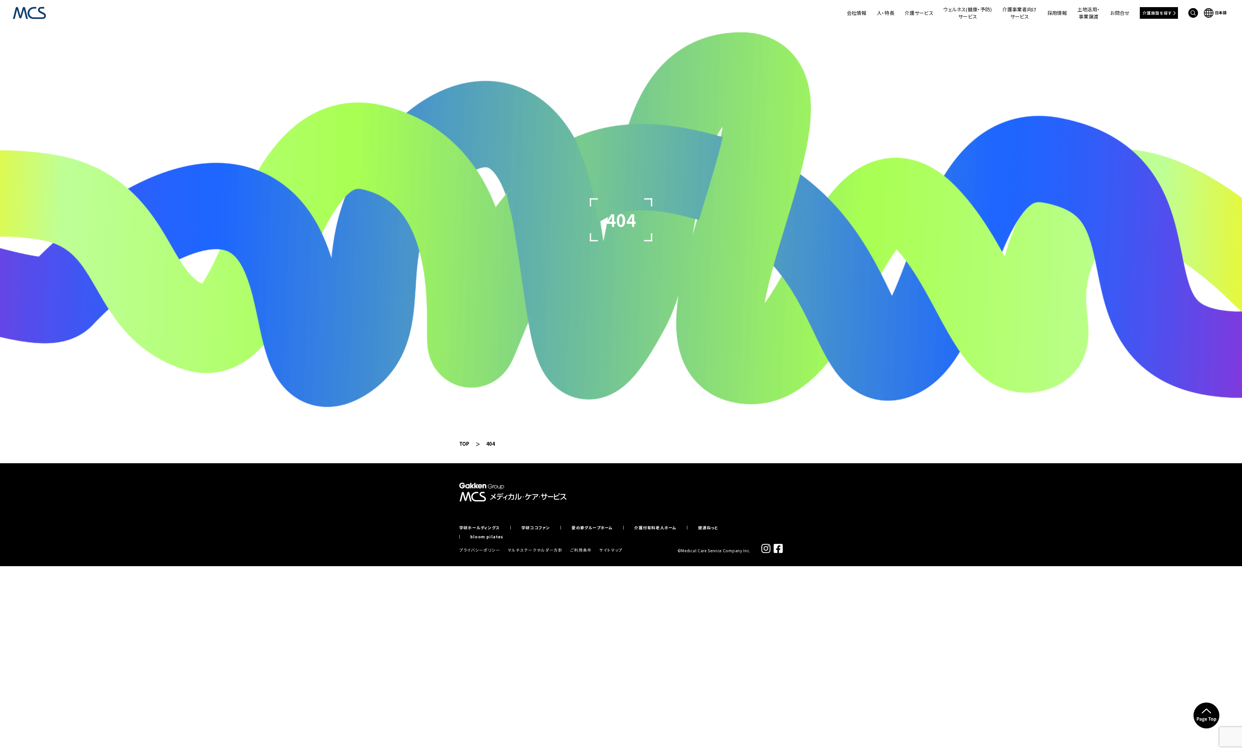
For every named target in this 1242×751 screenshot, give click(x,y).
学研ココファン (535, 528)
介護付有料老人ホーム (655, 528)
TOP (464, 443)
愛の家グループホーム (592, 528)
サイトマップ (611, 550)
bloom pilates (487, 537)
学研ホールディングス (479, 528)
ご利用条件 (581, 550)
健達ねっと (708, 528)
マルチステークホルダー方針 (535, 550)
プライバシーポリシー (479, 550)
